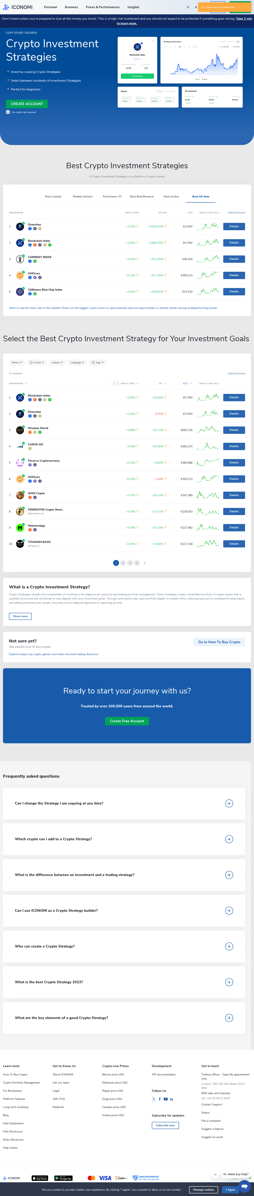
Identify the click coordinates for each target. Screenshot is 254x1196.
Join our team (61, 1083)
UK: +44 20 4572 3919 (215, 1098)
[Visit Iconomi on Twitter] (154, 1099)
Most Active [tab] (171, 196)
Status (205, 1113)
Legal (56, 1091)
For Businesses (12, 1091)
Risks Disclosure (13, 1140)
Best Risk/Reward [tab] (142, 196)
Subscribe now (165, 1125)
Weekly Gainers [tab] (83, 196)
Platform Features (14, 1099)
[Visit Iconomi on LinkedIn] (172, 1099)
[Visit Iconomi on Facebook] (160, 1099)
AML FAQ (59, 1099)
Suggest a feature (212, 1129)
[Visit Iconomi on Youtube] (166, 1099)
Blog (6, 1115)
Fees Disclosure (12, 1131)
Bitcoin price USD (113, 1074)
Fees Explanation (13, 1123)
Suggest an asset (212, 1137)
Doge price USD (112, 1099)
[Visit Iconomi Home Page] (17, 7)
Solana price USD (113, 1115)
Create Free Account (127, 721)
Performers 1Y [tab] (112, 196)
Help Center (10, 1148)
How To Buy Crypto (15, 1074)
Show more (20, 616)
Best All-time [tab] (200, 196)
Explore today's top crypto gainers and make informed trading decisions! (53, 654)
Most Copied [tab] (53, 196)
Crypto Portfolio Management (21, 1083)
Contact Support (211, 1104)
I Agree (230, 1190)
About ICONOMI (63, 1074)
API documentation (164, 1074)
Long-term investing (15, 1107)
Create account (27, 104)
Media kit (58, 1107)
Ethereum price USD (114, 1083)
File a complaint (211, 1121)
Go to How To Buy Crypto (219, 642)
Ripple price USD (112, 1091)
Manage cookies (203, 1190)
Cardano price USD (114, 1107)
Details (234, 226)
